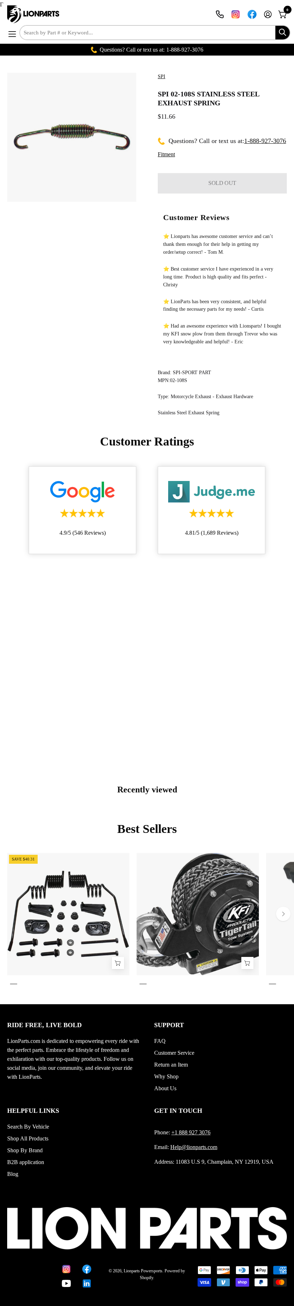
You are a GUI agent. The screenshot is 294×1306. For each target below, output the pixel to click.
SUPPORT (169, 1025)
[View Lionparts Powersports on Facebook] (252, 14)
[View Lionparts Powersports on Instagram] (235, 14)
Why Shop (166, 1076)
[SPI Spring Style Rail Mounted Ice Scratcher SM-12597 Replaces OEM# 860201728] (118, 963)
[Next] (283, 914)
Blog (12, 1174)
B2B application (25, 1162)
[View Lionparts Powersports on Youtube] (66, 1283)
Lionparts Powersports (143, 1270)
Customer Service (174, 1053)
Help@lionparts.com (193, 1147)
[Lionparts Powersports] (34, 14)
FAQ (160, 1041)
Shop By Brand (25, 1150)
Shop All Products (27, 1138)
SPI (161, 76)
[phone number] (219, 14)
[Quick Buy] (247, 963)
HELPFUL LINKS (33, 1110)
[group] (147, 920)
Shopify (146, 1277)
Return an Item (171, 1065)
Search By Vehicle (28, 1127)
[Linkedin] (87, 1283)
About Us (165, 1088)
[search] (282, 32)
